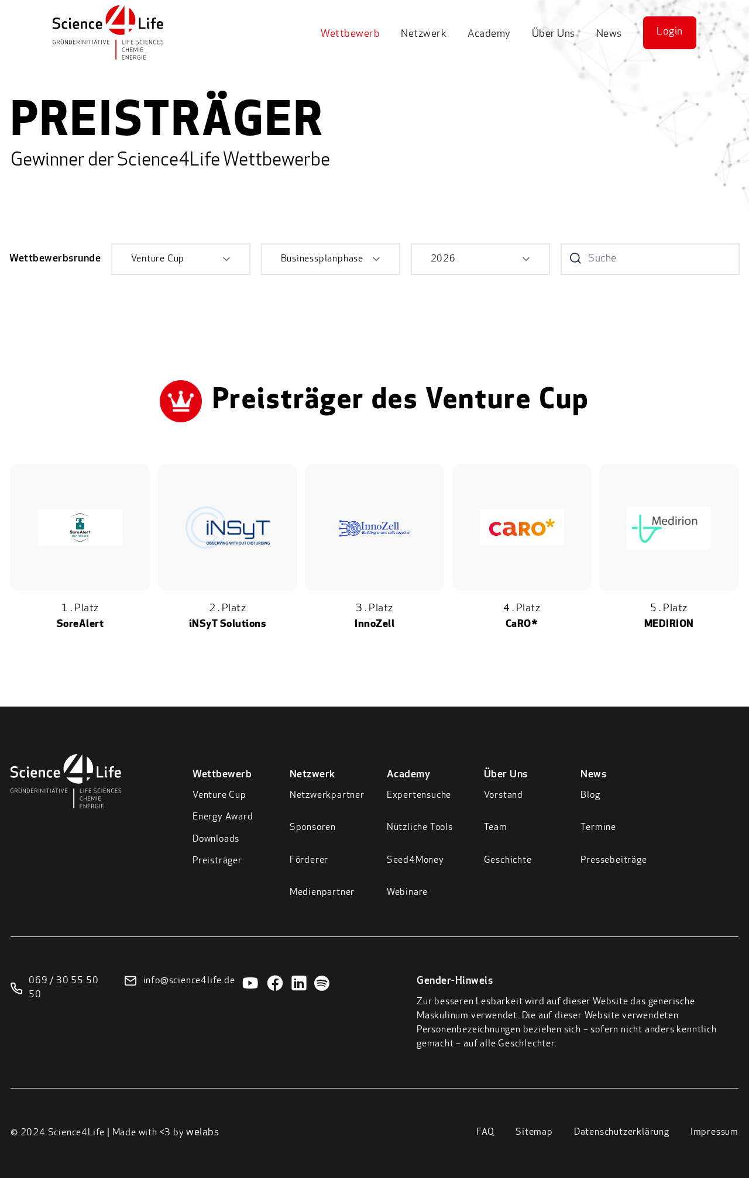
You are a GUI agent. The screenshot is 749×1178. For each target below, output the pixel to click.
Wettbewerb (350, 34)
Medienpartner (322, 892)
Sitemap (534, 1132)
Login (670, 32)
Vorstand (503, 795)
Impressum (714, 1132)
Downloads (216, 839)
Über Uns (553, 34)
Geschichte (508, 860)
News (609, 34)
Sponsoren (313, 827)
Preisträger (217, 861)
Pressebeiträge (613, 860)
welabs (202, 1133)
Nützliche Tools (420, 827)
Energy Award (223, 817)
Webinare (407, 892)
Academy (489, 34)
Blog (590, 795)
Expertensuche (419, 795)
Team (495, 827)
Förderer (309, 860)
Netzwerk (423, 34)
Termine (598, 827)
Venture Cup (219, 795)
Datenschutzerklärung (621, 1132)
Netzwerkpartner (327, 795)
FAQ (485, 1132)
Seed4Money (415, 860)
